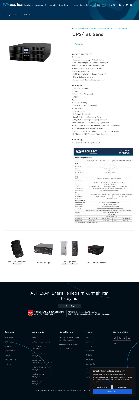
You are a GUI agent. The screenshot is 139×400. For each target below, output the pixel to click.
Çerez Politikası (108, 382)
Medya (7, 355)
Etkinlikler (90, 351)
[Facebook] (120, 5)
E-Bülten (89, 355)
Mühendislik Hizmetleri (68, 344)
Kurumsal (8, 342)
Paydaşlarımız (10, 359)
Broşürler (89, 342)
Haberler (89, 359)
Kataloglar (90, 337)
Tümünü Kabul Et (112, 391)
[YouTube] (131, 5)
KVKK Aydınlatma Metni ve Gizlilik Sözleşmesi (50, 390)
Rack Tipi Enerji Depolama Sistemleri (69, 263)
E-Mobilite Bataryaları (41, 342)
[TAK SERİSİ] (30, 52)
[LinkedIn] (127, 5)
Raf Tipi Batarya (43, 263)
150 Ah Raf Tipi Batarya (96, 263)
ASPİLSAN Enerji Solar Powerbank (17, 263)
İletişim (8, 364)
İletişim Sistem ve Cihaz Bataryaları (112, 28)
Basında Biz (90, 364)
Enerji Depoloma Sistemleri (85, 28)
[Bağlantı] (14, 5)
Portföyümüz (91, 346)
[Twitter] (134, 5)
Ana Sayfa (9, 337)
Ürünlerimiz (9, 346)
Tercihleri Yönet (102, 387)
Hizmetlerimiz (10, 351)
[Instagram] (123, 5)
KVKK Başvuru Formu (74, 390)
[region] (112, 382)
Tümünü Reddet (122, 387)
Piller (34, 337)
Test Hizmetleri (65, 349)
